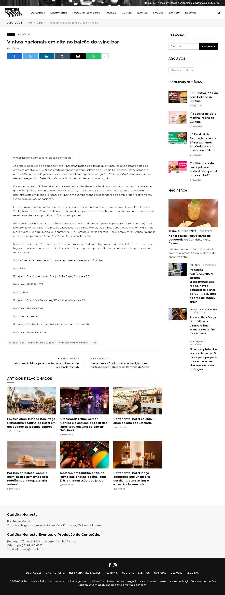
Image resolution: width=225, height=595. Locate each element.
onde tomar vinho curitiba (73, 342)
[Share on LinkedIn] (46, 56)
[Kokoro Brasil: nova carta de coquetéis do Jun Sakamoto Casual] (193, 213)
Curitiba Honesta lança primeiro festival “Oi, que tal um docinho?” (203, 169)
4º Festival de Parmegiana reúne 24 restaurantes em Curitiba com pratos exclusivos (203, 142)
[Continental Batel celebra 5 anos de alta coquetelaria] (137, 401)
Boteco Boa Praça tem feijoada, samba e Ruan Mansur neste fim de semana (203, 325)
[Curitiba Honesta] (13, 12)
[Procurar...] (218, 12)
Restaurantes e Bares (86, 12)
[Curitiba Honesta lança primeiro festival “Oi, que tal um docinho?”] (178, 167)
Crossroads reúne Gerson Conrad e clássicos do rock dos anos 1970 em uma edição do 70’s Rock (83, 424)
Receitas (190, 12)
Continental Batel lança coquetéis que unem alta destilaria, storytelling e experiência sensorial (132, 478)
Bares (11, 35)
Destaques (38, 12)
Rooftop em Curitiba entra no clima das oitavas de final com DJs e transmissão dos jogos (83, 476)
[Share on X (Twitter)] (30, 56)
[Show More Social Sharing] (105, 56)
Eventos (142, 12)
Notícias (158, 12)
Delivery (174, 12)
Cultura (127, 12)
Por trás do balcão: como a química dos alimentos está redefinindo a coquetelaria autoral (28, 478)
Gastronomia (58, 12)
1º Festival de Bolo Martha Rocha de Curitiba (203, 117)
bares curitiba (16, 342)
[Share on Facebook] (14, 56)
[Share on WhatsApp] (93, 56)
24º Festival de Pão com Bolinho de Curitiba (204, 97)
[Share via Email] (78, 56)
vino (94, 342)
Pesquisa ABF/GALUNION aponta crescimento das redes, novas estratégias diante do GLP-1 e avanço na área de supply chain (203, 285)
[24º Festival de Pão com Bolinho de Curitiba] (178, 97)
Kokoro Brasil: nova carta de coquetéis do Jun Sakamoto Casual (190, 239)
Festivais (111, 12)
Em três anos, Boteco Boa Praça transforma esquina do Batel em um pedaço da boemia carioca (31, 422)
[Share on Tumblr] (62, 56)
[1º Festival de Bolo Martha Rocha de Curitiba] (178, 117)
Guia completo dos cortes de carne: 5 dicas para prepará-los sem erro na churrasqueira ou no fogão (203, 359)
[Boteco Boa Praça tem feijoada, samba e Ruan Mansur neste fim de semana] (178, 314)
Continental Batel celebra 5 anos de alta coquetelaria (133, 420)
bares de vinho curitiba (41, 342)
